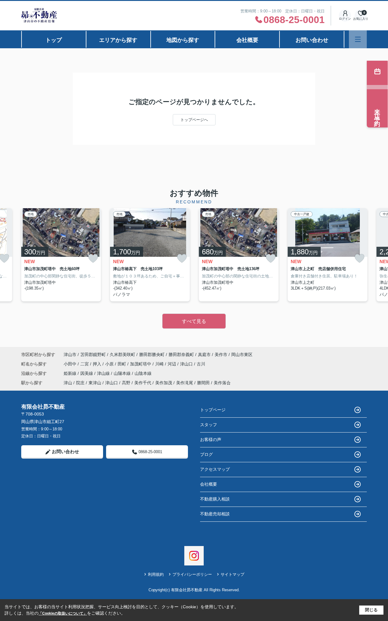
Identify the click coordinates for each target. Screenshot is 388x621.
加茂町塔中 (141, 363)
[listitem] (61, 254)
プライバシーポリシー (192, 574)
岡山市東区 (242, 354)
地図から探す (182, 40)
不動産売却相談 (215, 513)
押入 (97, 363)
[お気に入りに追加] (93, 258)
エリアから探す (118, 40)
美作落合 (222, 382)
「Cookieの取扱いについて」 (62, 613)
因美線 (87, 373)
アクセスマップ (215, 469)
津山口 (187, 363)
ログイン (345, 18)
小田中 (71, 363)
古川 (201, 363)
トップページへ (194, 119)
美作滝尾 (184, 382)
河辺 (172, 363)
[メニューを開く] (358, 39)
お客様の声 (210, 439)
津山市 (70, 354)
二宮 (85, 363)
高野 (126, 382)
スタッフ (208, 424)
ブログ (206, 454)
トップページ (213, 409)
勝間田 (203, 382)
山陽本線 (123, 373)
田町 (122, 363)
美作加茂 (163, 382)
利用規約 (156, 574)
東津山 (95, 382)
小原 (110, 363)
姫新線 (71, 373)
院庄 (80, 382)
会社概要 (247, 40)
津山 (68, 382)
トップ (53, 40)
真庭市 (204, 354)
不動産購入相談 (215, 499)
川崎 (160, 363)
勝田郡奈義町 (181, 354)
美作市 (221, 354)
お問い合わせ (312, 40)
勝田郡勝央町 (152, 354)
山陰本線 (143, 373)
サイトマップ (232, 574)
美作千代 (142, 382)
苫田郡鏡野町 (93, 354)
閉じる (371, 609)
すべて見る (194, 321)
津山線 (104, 373)
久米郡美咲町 (122, 354)
